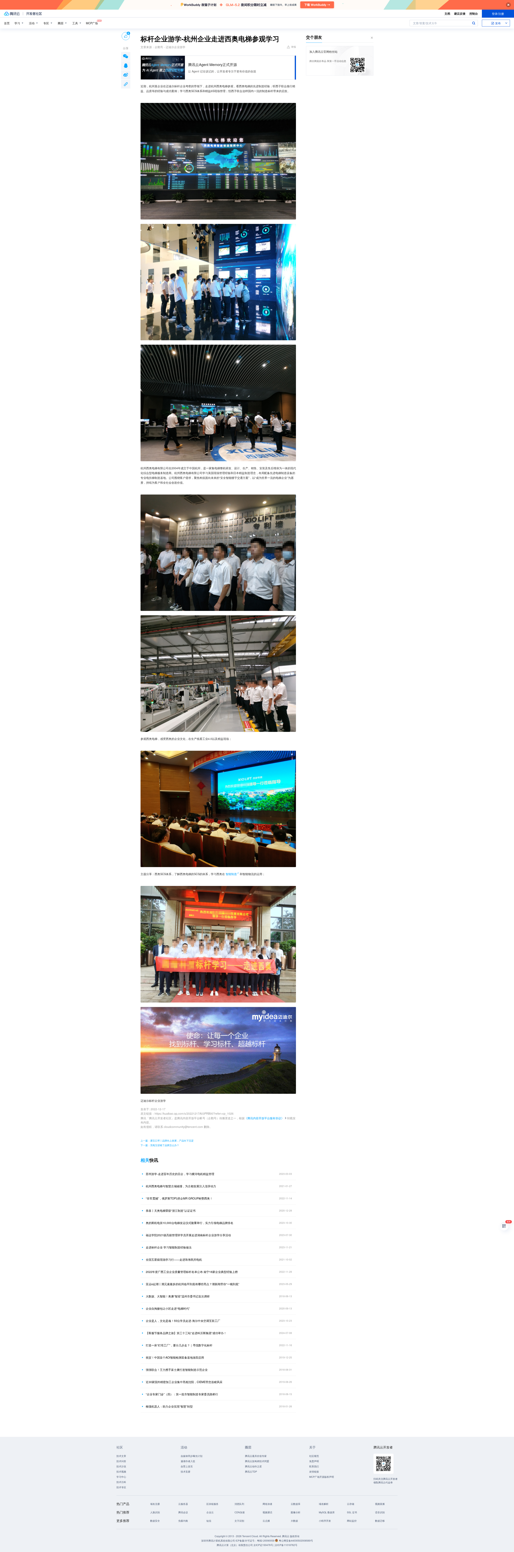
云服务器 (183, 1503)
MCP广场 (92, 23)
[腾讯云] (12, 13)
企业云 (210, 1512)
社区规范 (314, 1456)
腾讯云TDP (251, 1471)
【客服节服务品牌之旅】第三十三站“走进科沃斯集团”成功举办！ (186, 1333)
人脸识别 (155, 1512)
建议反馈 (459, 13)
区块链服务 (212, 1503)
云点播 (266, 1520)
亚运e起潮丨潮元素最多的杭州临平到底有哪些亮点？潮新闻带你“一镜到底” (192, 1284)
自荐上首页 (187, 1466)
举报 (293, 46)
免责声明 (314, 1461)
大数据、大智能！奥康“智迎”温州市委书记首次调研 (178, 1296)
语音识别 (380, 1512)
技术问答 (121, 1461)
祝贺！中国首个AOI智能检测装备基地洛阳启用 (175, 1357)
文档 (447, 13)
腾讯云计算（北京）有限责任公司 (235, 1545)
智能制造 (231, 874)
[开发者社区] (34, 13)
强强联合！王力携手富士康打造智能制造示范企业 (177, 1370)
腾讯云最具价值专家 (256, 1456)
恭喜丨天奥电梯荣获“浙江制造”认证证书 (171, 1211)
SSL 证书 (352, 1512)
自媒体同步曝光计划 (191, 1456)
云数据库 (295, 1503)
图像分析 (295, 1512)
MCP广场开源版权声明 (321, 1476)
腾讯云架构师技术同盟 (257, 1461)
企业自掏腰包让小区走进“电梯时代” (168, 1308)
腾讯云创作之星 (253, 1466)
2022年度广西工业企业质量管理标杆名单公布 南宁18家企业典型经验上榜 (192, 1272)
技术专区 (121, 1487)
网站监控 (352, 1520)
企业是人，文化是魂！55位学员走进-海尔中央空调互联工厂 (183, 1321)
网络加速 (267, 1503)
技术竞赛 (185, 1471)
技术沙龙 (121, 1466)
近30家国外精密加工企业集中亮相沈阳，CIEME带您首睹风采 (184, 1382)
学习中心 (121, 1476)
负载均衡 (183, 1520)
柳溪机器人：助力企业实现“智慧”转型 (169, 1406)
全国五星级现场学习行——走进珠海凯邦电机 (174, 1259)
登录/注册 (498, 14)
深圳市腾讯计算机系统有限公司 (218, 1540)
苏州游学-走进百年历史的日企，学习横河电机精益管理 (180, 1174)
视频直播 (380, 1503)
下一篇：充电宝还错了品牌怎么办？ (160, 1145)
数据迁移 (380, 1520)
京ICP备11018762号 (286, 1545)
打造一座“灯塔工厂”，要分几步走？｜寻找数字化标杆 (179, 1345)
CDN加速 (240, 1512)
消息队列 (239, 1503)
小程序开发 (325, 1520)
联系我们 (314, 1466)
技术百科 (121, 1482)
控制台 (473, 13)
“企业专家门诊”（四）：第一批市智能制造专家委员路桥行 (182, 1394)
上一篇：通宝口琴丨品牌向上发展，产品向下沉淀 (167, 1140)
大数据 (294, 1520)
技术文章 (121, 1456)
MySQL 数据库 (327, 1512)
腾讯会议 (183, 1512)
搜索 (473, 23)
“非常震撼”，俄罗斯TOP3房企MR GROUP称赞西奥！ (179, 1198)
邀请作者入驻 (188, 1461)
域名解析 (323, 1503)
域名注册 (155, 1503)
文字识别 (239, 1520)
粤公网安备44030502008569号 (296, 1540)
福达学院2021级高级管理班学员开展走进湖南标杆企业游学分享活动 (188, 1235)
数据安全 (155, 1520)
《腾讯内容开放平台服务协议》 (264, 1118)
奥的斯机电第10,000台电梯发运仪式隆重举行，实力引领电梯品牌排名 (189, 1223)
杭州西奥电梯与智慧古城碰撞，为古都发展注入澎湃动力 (181, 1186)
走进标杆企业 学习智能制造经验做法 (169, 1247)
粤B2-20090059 (266, 1540)
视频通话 (267, 1512)
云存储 (350, 1503)
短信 (208, 1520)
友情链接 (314, 1471)
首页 (7, 23)
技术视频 (121, 1471)
